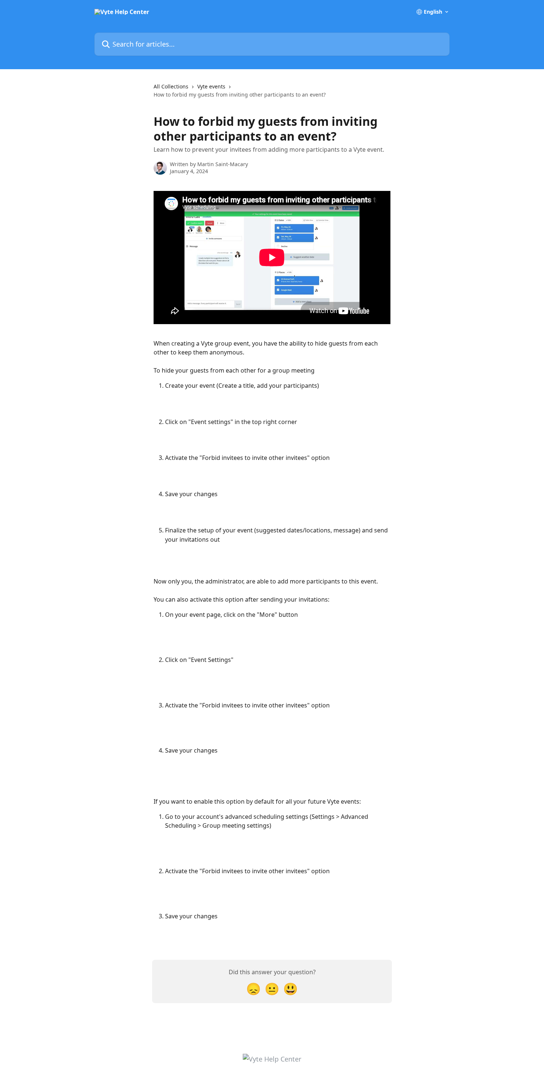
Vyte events (211, 86)
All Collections (171, 86)
